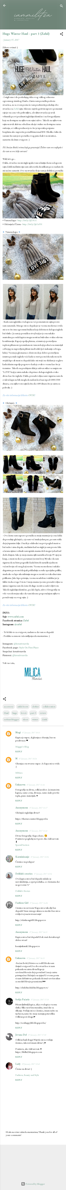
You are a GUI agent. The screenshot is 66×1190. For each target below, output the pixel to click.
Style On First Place (29, 647)
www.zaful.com (16, 616)
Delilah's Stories (22, 890)
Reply (18, 751)
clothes (35, 706)
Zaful (16, 108)
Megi (18, 732)
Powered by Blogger (35, 1183)
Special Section (22, 844)
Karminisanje (22, 856)
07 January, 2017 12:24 (40, 856)
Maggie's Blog (22, 746)
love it (23, 712)
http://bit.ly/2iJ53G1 (27, 220)
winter (35, 719)
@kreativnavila (21, 643)
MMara (18, 772)
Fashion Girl (21, 902)
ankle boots (22, 706)
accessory (8, 706)
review (43, 712)
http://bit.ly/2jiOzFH (32, 224)
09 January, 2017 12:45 (31, 1064)
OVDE (31, 395)
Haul (6, 712)
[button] (61, 34)
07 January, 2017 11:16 (36, 784)
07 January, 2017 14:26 (39, 903)
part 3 (33, 712)
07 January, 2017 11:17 (38, 807)
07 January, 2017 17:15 (40, 999)
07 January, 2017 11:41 (38, 830)
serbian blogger (11, 719)
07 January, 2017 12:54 (43, 873)
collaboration (49, 706)
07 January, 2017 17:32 (37, 1034)
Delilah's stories (24, 873)
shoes (25, 719)
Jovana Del (21, 1034)
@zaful (18, 624)
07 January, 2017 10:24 (28, 758)
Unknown (20, 784)
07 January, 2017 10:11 (31, 732)
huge (14, 712)
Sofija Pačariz (22, 999)
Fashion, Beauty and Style (27, 1074)
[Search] (61, 6)
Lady (18, 1063)
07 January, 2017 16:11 (38, 932)
